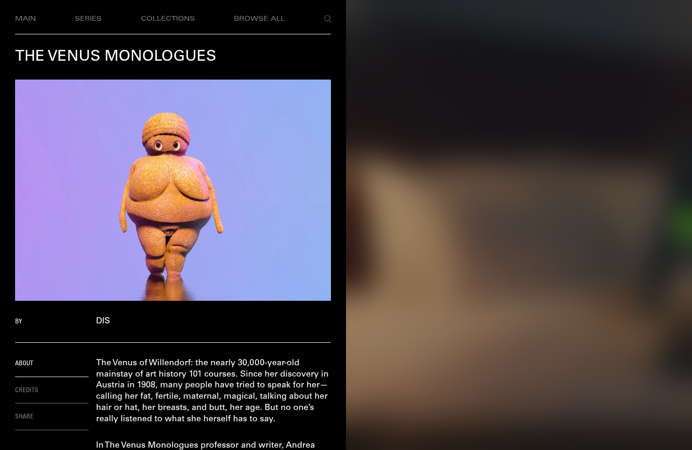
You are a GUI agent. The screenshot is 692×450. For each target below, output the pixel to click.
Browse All (259, 19)
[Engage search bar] (327, 19)
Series (88, 19)
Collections (168, 19)
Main (25, 19)
